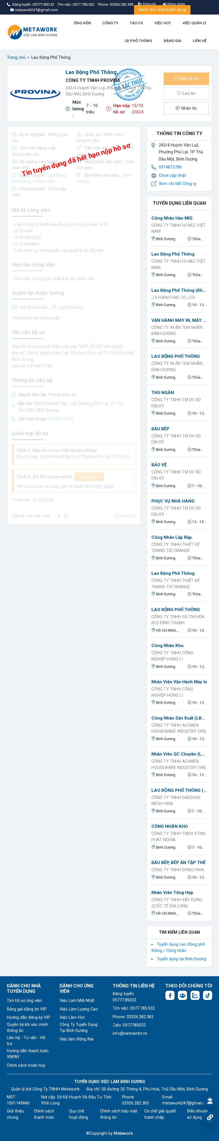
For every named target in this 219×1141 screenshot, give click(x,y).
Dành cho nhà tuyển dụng (162, 9)
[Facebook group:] (182, 995)
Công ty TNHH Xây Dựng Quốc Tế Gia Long (176, 903)
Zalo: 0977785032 (129, 1025)
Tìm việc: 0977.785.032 (134, 1008)
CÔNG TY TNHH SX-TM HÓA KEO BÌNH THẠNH (177, 620)
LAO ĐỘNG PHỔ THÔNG (175, 356)
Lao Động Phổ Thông (172, 254)
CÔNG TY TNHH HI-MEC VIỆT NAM (178, 228)
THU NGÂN (162, 392)
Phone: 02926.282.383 (133, 1017)
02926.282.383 (121, 4)
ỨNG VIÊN (82, 23)
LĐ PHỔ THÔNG (138, 41)
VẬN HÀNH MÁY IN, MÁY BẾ (179, 320)
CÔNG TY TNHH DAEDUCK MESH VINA (175, 800)
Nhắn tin (188, 108)
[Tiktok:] (207, 995)
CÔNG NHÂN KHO (169, 826)
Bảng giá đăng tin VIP (26, 1009)
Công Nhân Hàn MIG (171, 218)
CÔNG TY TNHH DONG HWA (177, 869)
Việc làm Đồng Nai (77, 1039)
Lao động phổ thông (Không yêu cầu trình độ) (179, 290)
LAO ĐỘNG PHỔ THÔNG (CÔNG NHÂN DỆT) (179, 790)
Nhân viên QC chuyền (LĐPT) (179, 754)
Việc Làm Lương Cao (79, 1009)
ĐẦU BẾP (160, 428)
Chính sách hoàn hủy (26, 1065)
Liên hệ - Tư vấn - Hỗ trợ (26, 1040)
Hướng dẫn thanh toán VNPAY (27, 1054)
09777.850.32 (44, 4)
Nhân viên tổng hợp (172, 892)
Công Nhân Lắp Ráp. (172, 537)
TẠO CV (136, 23)
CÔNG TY (110, 23)
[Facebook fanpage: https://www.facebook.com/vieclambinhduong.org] (170, 995)
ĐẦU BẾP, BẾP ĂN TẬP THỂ (178, 862)
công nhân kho (167, 645)
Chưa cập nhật (172, 175)
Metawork (123, 1133)
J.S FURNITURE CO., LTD (173, 297)
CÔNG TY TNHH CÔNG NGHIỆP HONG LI (172, 656)
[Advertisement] (74, 569)
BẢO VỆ (159, 464)
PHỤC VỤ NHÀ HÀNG (172, 501)
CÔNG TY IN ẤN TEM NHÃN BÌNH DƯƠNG (176, 330)
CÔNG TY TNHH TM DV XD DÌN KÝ (176, 403)
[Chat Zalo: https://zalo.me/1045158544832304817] (195, 995)
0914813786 (170, 167)
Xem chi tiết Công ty (177, 183)
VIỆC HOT (163, 23)
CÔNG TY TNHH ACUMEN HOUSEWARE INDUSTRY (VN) (178, 728)
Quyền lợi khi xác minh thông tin (27, 1027)
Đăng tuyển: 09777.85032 (124, 997)
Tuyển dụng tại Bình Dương (181, 959)
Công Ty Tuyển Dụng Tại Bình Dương (79, 1027)
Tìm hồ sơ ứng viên (24, 1000)
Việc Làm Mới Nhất (77, 1000)
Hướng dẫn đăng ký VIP (28, 1017)
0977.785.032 (84, 4)
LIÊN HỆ (199, 41)
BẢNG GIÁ (172, 41)
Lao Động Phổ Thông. (173, 573)
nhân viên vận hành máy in (179, 681)
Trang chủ (16, 57)
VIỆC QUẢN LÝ (194, 23)
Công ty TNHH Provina (93, 80)
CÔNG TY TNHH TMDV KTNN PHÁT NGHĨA (178, 836)
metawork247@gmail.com (186, 1103)
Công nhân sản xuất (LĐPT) (179, 718)
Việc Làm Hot (72, 1017)
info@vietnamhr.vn (130, 1033)
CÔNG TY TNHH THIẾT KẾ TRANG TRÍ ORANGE (175, 547)
